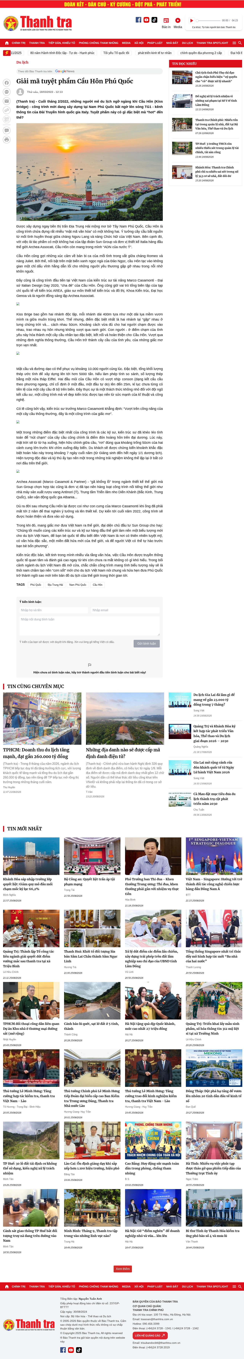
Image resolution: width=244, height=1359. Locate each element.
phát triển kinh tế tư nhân (134, 53)
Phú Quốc (35, 584)
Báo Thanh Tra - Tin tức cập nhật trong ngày (37, 23)
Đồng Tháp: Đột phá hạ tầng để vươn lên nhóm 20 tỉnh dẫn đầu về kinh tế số (214, 1096)
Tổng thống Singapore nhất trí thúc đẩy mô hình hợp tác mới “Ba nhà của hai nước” (213, 956)
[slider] (208, 21)
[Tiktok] (154, 20)
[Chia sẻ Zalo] (6, 92)
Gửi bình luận (146, 643)
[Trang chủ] (7, 43)
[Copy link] (6, 110)
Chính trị (18, 42)
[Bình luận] (6, 130)
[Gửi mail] (6, 101)
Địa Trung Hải (55, 584)
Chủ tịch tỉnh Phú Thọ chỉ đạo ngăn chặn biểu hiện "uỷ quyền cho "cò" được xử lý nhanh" (216, 77)
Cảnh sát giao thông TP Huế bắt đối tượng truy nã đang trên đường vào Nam (30, 1235)
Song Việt (198, 710)
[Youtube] (146, 20)
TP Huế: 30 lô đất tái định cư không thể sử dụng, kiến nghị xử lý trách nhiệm (30, 1168)
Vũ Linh (129, 972)
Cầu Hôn (97, 584)
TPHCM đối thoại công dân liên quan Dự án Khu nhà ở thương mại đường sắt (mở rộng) (31, 1028)
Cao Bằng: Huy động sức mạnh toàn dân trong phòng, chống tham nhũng (152, 1168)
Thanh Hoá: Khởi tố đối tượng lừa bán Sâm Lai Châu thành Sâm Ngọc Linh (90, 956)
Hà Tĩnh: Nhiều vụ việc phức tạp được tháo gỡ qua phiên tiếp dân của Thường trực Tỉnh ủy (213, 1168)
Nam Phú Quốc (77, 584)
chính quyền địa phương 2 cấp (180, 53)
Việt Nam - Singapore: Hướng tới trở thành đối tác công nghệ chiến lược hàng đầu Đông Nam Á (214, 884)
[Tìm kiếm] (240, 43)
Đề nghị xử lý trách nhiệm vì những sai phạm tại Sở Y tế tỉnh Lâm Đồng (216, 101)
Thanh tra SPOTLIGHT (212, 42)
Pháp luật (155, 42)
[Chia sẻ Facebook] (6, 83)
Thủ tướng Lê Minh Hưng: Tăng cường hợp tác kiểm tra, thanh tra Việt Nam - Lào (29, 1096)
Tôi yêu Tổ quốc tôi (96, 53)
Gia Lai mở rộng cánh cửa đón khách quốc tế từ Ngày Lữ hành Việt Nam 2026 (213, 767)
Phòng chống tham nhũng (98, 42)
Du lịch (187, 42)
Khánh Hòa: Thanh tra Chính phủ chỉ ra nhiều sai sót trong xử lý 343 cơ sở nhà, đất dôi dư (216, 172)
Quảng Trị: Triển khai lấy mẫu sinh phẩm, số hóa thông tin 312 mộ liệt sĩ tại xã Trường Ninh (212, 1028)
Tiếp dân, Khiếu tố (61, 42)
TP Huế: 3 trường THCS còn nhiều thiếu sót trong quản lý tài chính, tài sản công (217, 148)
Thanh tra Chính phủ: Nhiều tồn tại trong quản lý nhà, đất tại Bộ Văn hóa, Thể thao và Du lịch (216, 124)
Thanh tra (37, 42)
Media (126, 42)
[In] (6, 139)
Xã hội (139, 42)
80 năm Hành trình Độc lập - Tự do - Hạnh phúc (42, 53)
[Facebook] (138, 20)
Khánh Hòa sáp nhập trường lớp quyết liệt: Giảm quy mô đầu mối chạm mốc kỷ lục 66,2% (28, 884)
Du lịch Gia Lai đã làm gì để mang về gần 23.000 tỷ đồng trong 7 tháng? (214, 699)
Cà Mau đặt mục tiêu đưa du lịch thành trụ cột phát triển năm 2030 (214, 799)
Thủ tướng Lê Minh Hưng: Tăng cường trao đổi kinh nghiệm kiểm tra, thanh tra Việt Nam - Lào (151, 1096)
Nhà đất (172, 42)
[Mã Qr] (6, 119)
